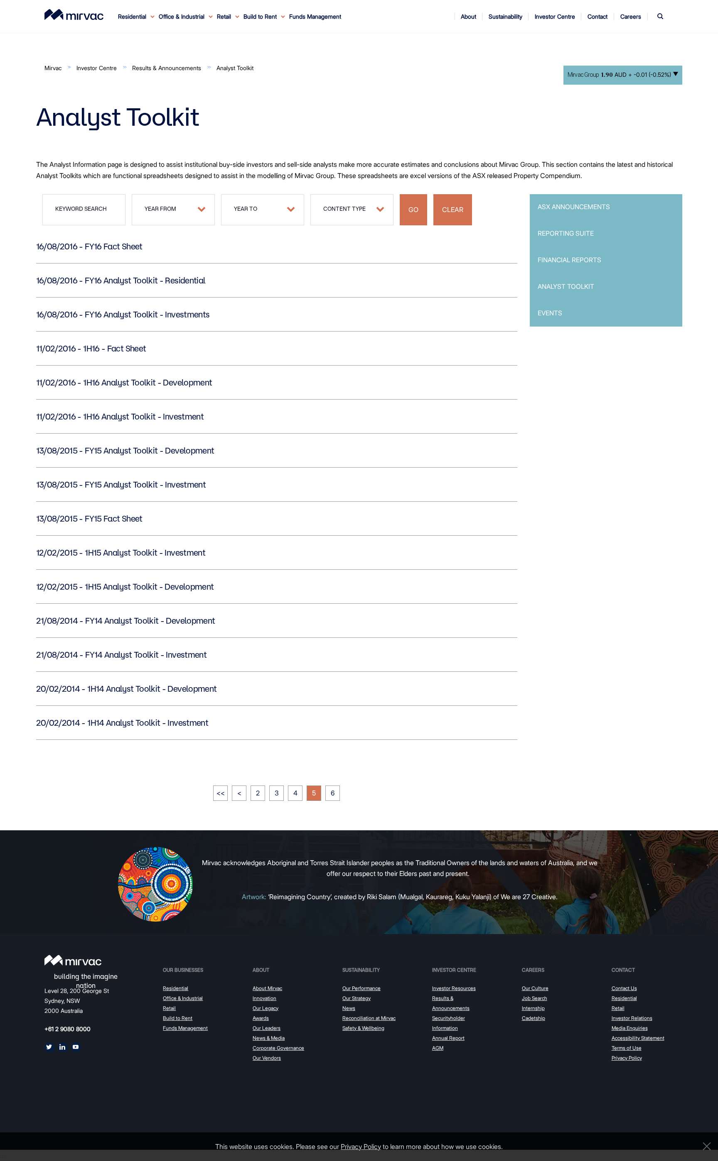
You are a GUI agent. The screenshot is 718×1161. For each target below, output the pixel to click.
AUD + (619, 75)
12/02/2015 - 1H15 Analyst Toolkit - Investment (121, 552)
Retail (169, 1008)
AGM (437, 1048)
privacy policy (361, 1146)
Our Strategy (356, 998)
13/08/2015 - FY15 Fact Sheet (89, 518)
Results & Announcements (166, 67)
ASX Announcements (574, 207)
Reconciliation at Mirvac (369, 1018)
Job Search (534, 998)
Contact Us (624, 988)
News (348, 1008)
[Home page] (72, 960)
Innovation (264, 998)
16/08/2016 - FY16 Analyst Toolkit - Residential (121, 280)
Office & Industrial (183, 998)
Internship (533, 1008)
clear (452, 209)
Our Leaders (266, 1028)
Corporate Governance (278, 1048)
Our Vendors (267, 1058)
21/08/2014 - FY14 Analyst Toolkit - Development (125, 620)
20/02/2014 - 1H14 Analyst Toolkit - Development (126, 688)
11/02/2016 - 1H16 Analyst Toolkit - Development (124, 382)
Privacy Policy (627, 1058)
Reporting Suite (566, 233)
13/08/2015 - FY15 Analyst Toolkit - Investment (121, 484)
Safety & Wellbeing (363, 1028)
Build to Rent (177, 1018)
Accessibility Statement (638, 1038)
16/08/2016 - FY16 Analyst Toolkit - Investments (123, 314)
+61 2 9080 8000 (67, 1028)
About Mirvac (267, 988)
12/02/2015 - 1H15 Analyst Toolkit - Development (125, 586)
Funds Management (315, 16)
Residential (175, 988)
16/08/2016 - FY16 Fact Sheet (89, 246)
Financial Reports (569, 260)
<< (220, 793)
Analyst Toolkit (234, 67)
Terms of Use (627, 1048)
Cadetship (533, 1018)
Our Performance (361, 988)
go (413, 209)
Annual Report (448, 1038)
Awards (261, 1018)
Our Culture (535, 988)
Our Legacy (265, 1008)
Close (704, 1146)
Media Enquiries (630, 1028)
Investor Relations (632, 1018)
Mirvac (52, 67)
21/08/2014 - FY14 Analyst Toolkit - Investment (121, 654)
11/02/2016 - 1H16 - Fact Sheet (91, 348)
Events (550, 313)
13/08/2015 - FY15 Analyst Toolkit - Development (125, 450)
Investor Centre (96, 67)
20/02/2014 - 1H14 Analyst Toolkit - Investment (122, 722)
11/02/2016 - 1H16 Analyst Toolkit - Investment (120, 416)
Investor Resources (454, 988)
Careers (533, 970)
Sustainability (361, 970)
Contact (623, 970)
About (261, 970)
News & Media (269, 1038)
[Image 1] (73, 14)
